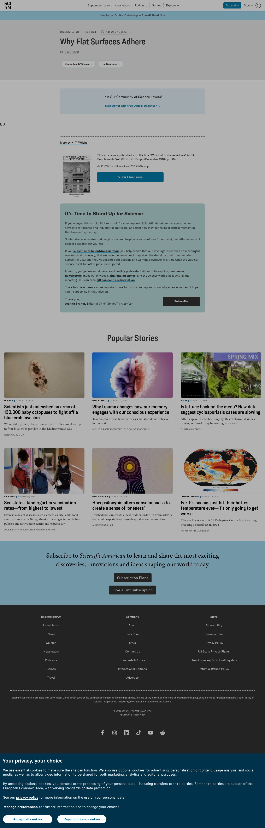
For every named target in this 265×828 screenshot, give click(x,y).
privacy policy (27, 797)
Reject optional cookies (82, 819)
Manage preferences (21, 807)
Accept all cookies (27, 819)
